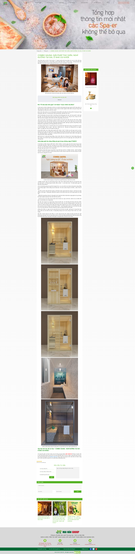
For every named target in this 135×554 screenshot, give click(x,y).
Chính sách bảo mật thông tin (69, 549)
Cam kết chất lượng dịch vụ (54, 549)
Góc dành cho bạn (97, 2)
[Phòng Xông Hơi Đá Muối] (91, 78)
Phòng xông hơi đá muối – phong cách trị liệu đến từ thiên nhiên (44, 518)
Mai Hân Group (38, 2)
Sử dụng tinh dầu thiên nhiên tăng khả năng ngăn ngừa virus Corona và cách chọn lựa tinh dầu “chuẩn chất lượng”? (59, 519)
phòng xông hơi (53, 456)
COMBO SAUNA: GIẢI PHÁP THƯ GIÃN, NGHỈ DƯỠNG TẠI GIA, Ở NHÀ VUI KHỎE (70, 51)
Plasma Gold (61, 2)
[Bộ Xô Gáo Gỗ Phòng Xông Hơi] (91, 95)
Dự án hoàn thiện (84, 2)
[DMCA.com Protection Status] (77, 552)
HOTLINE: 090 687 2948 (124, 2)
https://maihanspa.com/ (75, 544)
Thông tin (46, 51)
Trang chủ (27, 2)
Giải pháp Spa (72, 2)
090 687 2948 (60, 544)
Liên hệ (108, 2)
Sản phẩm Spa (50, 2)
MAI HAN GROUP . (60, 552)
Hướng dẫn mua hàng (42, 549)
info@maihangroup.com (90, 544)
